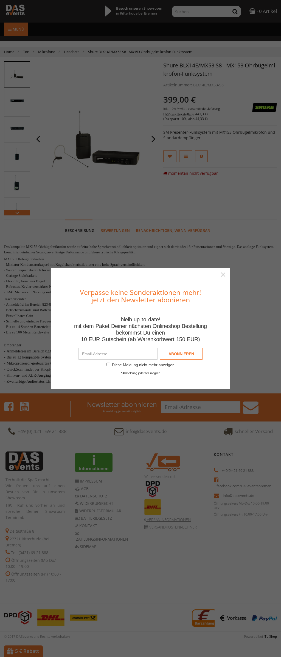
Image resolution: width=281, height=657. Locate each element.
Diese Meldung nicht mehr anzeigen (143, 365)
